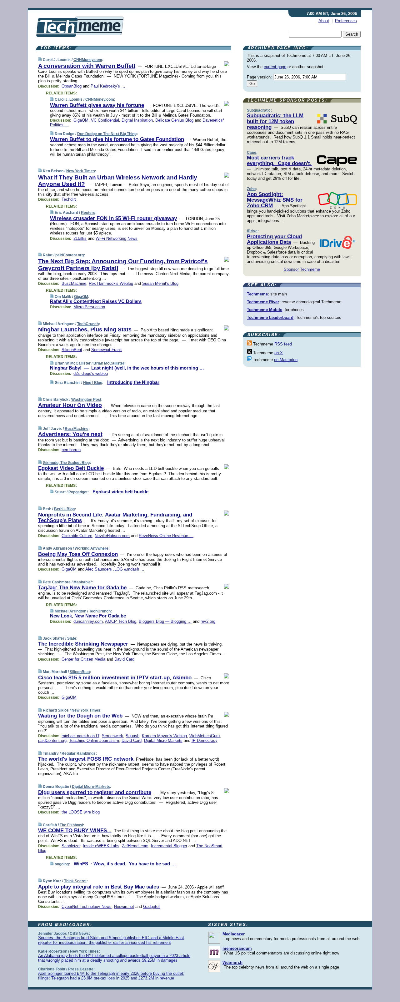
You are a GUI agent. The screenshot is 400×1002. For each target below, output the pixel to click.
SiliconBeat (72, 349)
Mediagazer (233, 934)
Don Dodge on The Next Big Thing (107, 134)
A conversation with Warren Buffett (86, 66)
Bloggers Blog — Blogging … (165, 621)
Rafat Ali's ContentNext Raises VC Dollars (96, 301)
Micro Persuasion (89, 307)
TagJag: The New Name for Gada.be (82, 588)
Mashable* (82, 582)
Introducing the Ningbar (133, 382)
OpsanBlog (72, 86)
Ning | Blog (92, 383)
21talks (80, 238)
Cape (251, 152)
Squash (132, 735)
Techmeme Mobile (264, 309)
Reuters (88, 212)
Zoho (251, 189)
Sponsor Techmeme (302, 269)
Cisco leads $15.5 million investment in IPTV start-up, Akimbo (115, 678)
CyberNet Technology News (87, 906)
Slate (71, 638)
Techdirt (69, 199)
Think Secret (75, 881)
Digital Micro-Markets (163, 740)
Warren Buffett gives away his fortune (97, 105)
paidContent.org (69, 255)
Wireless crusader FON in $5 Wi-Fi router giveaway (113, 218)
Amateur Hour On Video (70, 405)
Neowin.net (124, 906)
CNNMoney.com (87, 60)
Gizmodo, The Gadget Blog (66, 463)
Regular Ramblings (79, 753)
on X (278, 352)
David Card (124, 659)
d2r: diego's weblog (90, 373)
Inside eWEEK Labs (101, 845)
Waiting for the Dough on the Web (80, 716)
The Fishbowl (71, 825)
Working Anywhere (91, 548)
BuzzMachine (74, 283)
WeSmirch (232, 962)
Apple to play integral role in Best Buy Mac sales (98, 887)
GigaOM (80, 120)
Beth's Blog (64, 509)
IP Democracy (205, 740)
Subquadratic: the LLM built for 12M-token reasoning (275, 121)
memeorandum (237, 948)
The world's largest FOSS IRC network (85, 759)
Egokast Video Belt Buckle (71, 468)
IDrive (252, 231)
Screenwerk (112, 735)
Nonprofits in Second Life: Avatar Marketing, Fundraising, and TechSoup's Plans (115, 517)
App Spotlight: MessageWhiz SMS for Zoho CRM (274, 200)
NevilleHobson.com (112, 535)
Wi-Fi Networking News (117, 238)
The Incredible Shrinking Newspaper (83, 644)
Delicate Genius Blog (174, 120)
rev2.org (208, 621)
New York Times (80, 171)
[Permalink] (40, 59)
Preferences (346, 20)
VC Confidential (105, 120)
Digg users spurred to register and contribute (94, 792)
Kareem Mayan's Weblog (164, 735)
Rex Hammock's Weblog (111, 283)
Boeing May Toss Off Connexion (78, 554)
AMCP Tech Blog (120, 621)
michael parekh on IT (80, 735)
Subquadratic (259, 110)
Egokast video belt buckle (120, 491)
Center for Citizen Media (83, 659)
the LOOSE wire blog (81, 812)
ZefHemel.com (135, 845)
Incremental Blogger (169, 845)
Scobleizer (71, 845)
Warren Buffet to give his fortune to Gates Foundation (117, 139)
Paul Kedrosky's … (108, 86)
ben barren (71, 449)
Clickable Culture (77, 535)
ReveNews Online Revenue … (166, 535)
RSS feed (283, 344)
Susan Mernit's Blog (160, 283)
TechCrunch (88, 324)
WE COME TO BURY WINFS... (75, 830)
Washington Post (86, 399)
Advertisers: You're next (70, 434)
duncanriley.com (88, 621)
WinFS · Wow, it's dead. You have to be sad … (125, 863)
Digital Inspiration (137, 120)
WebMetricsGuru (204, 735)
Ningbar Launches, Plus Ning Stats (85, 329)
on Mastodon (286, 359)
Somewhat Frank (106, 349)
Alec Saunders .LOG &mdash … (114, 569)
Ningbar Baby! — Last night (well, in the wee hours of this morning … (127, 367)
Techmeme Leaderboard (270, 317)
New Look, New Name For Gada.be (88, 615)
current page (275, 66)
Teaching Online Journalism (94, 740)
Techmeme (257, 294)
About (323, 20)
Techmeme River (263, 302)
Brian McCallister (108, 363)
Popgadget (78, 492)
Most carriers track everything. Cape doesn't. (279, 160)
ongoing (62, 864)
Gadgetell (151, 906)
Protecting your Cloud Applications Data (274, 239)
